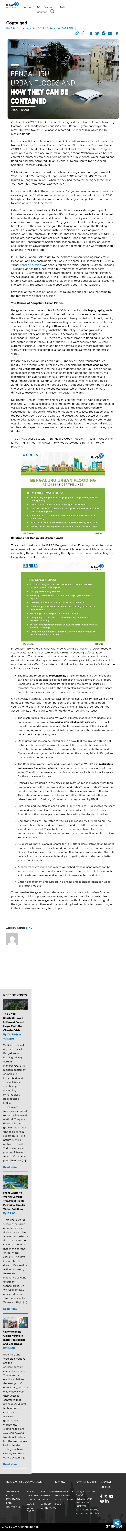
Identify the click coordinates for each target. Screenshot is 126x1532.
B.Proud (46, 1504)
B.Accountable (50, 1491)
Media (62, 7)
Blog (58, 1504)
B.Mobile (46, 1499)
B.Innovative (48, 1508)
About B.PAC (32, 7)
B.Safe (31, 1504)
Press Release (64, 1491)
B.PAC (14, 28)
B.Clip (30, 1491)
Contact (42, 12)
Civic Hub (32, 1495)
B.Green (45, 1495)
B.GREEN (68, 28)
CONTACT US (13, 1507)
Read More (10, 1167)
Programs (49, 7)
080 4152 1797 (92, 1513)
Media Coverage (65, 1499)
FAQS (9, 1503)
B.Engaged (33, 1499)
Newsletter (62, 1495)
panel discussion (30, 264)
